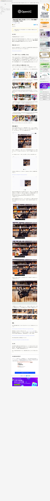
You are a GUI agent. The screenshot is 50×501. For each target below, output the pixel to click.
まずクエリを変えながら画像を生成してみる (5, 10)
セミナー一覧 (45, 94)
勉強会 (34, 2)
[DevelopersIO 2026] (25, 382)
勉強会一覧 (44, 99)
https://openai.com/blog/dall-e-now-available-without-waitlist (20, 339)
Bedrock (20, 2)
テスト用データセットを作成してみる (5, 8)
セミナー (28, 2)
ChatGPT (16, 22)
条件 (34, 330)
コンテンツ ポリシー (30, 330)
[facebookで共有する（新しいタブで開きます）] (35, 24)
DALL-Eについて (2, 7)
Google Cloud (23, 2)
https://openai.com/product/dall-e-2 (17, 50)
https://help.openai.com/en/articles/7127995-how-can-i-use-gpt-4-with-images (23, 328)
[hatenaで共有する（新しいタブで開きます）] (34, 24)
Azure (26, 2)
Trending (13, 2)
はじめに (1, 6)
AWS (15, 2)
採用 (38, 2)
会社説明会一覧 (44, 96)
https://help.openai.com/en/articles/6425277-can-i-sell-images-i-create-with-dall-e (23, 335)
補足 (1, 12)
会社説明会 (31, 2)
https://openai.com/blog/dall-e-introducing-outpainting (19, 174)
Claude (17, 2)
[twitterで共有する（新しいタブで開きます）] (37, 24)
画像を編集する (3, 11)
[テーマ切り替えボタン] (49, 0)
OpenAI (19, 22)
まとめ (1, 13)
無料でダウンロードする (25, 372)
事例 (36, 2)
